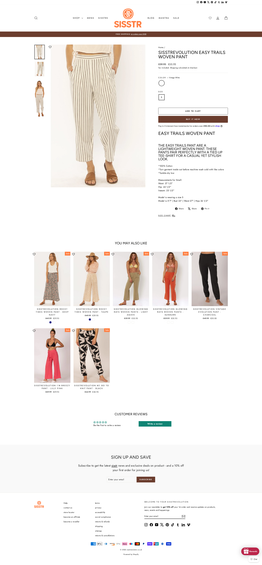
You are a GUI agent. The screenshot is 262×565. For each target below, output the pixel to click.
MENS (90, 18)
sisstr (114, 466)
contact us (68, 507)
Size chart (164, 215)
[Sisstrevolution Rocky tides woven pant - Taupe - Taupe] (93, 319)
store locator (69, 512)
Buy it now (193, 119)
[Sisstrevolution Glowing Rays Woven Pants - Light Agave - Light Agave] (129, 322)
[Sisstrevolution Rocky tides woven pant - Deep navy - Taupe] (54, 322)
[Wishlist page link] (210, 18)
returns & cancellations (104, 535)
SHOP (77, 18)
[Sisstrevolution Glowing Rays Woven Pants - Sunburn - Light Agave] (168, 322)
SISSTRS (103, 18)
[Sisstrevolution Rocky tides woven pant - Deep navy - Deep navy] (50, 322)
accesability (100, 512)
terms (97, 503)
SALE (176, 18)
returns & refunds (102, 521)
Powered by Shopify (131, 554)
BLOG (151, 18)
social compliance (103, 517)
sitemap (98, 531)
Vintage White (161, 83)
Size (160, 91)
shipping (99, 526)
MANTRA (164, 18)
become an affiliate (72, 517)
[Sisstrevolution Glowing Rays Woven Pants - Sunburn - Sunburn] (172, 322)
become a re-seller (71, 521)
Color (169, 77)
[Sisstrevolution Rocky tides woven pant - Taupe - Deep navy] (90, 319)
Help (66, 503)
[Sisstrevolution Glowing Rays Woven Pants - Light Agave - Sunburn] (133, 322)
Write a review (155, 423)
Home (160, 47)
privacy (98, 507)
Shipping (174, 67)
